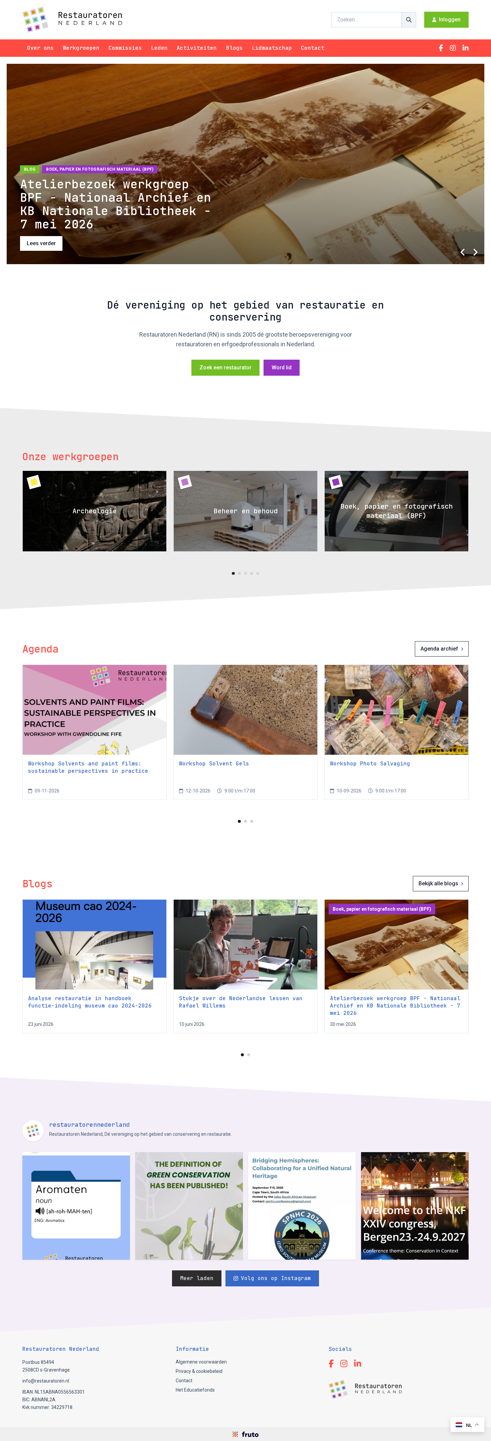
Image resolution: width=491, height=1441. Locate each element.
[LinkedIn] (466, 48)
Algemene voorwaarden (201, 1362)
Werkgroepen (81, 47)
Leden (159, 47)
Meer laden (196, 1278)
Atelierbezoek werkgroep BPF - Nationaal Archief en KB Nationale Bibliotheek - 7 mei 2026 (395, 1006)
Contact (312, 47)
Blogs (234, 47)
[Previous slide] (463, 252)
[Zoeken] (408, 19)
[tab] (233, 573)
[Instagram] (453, 48)
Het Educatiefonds (195, 1390)
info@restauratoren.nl (45, 1381)
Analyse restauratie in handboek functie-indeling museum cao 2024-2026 (90, 1002)
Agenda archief (439, 649)
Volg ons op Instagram (276, 1278)
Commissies (125, 47)
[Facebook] (441, 48)
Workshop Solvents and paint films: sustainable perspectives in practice (88, 767)
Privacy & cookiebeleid (199, 1371)
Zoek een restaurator (225, 367)
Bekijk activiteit (45, 243)
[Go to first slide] (475, 252)
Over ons (40, 47)
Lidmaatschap (272, 47)
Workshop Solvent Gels (214, 763)
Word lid (282, 367)
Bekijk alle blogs (438, 883)
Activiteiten (197, 47)
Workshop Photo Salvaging (370, 763)
